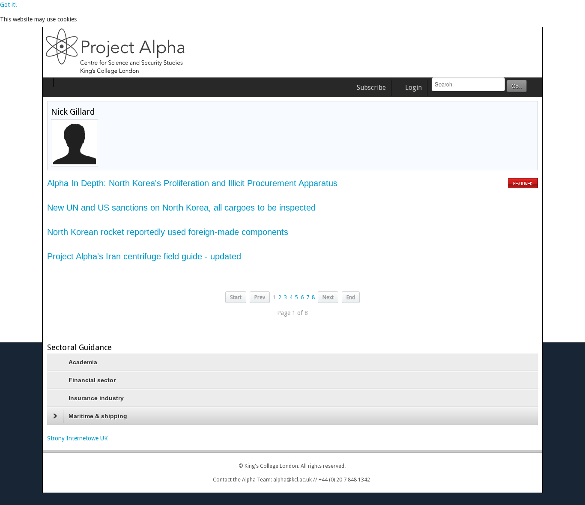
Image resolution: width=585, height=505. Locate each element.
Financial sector (50, 380)
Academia (41, 362)
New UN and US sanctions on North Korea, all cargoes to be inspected (139, 207)
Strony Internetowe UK (35, 438)
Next (328, 297)
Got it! (8, 4)
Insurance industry (54, 398)
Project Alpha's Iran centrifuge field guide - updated (102, 256)
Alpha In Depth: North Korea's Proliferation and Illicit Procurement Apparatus (150, 183)
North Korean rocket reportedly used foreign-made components (125, 232)
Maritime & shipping (56, 416)
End (350, 297)
